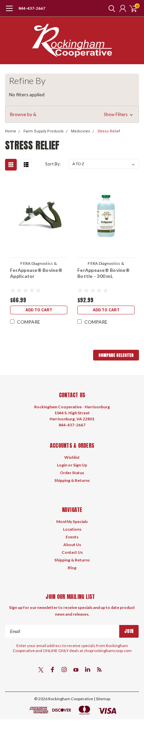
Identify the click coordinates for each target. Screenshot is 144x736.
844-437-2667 (31, 8)
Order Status (72, 472)
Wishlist (72, 457)
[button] (72, 114)
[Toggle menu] (9, 11)
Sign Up (80, 464)
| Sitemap (102, 698)
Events (72, 536)
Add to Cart (38, 309)
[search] (110, 8)
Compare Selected (116, 355)
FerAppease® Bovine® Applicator (36, 273)
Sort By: (53, 164)
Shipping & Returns (72, 480)
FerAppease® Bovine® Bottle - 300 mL (103, 273)
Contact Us (72, 552)
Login (62, 464)
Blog (72, 567)
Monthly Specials (72, 521)
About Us (72, 544)
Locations (72, 529)
